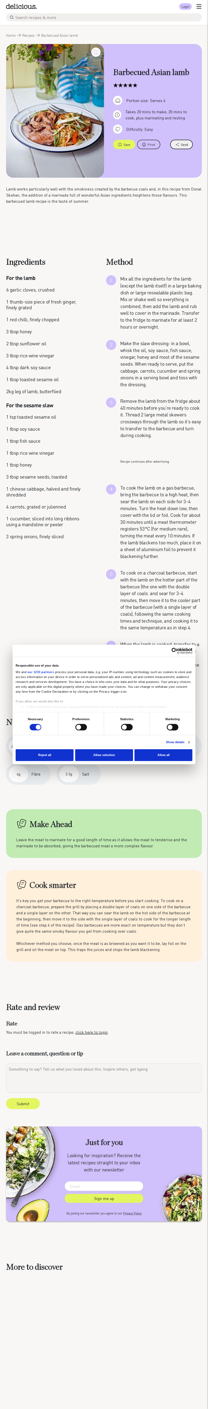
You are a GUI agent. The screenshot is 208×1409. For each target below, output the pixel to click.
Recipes (28, 35)
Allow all (163, 755)
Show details (175, 742)
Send (184, 144)
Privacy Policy (132, 1213)
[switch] (81, 727)
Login (185, 6)
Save (127, 144)
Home (11, 35)
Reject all (44, 755)
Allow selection (104, 755)
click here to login (91, 1032)
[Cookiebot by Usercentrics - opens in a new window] (174, 651)
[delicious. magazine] (21, 6)
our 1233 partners (40, 672)
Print (151, 144)
